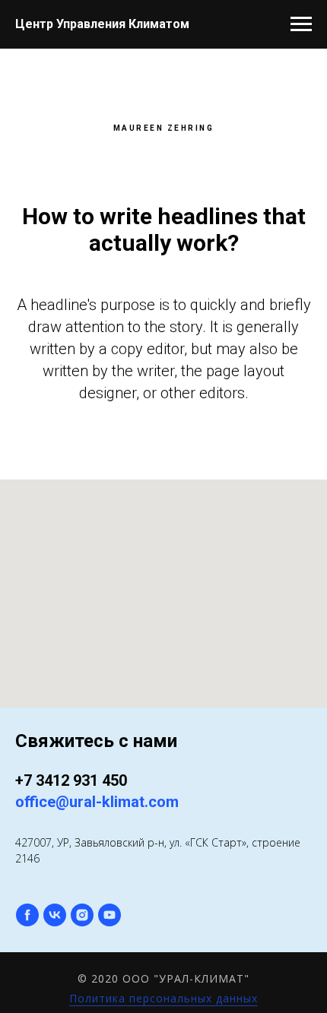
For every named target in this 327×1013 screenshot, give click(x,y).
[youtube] (109, 915)
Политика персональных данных (163, 998)
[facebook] (27, 915)
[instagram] (82, 915)
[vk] (54, 915)
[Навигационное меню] (301, 24)
